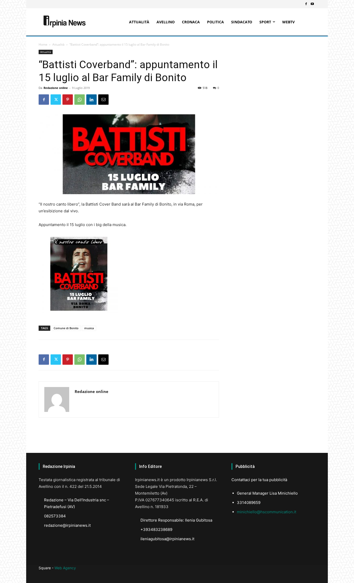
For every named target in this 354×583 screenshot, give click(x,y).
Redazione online (56, 88)
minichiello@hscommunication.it (266, 511)
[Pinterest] (67, 99)
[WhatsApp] (79, 99)
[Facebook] (306, 4)
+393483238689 (156, 529)
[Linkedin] (91, 99)
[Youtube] (312, 4)
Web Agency (65, 568)
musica (89, 328)
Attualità (58, 44)
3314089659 (248, 502)
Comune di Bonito (66, 328)
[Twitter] (56, 99)
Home (43, 44)
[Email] (103, 99)
